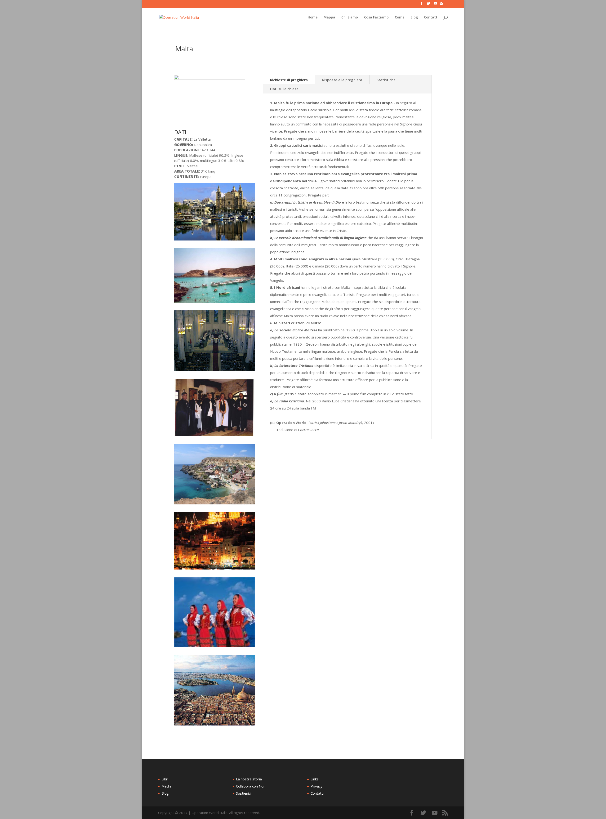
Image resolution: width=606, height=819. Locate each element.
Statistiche (386, 79)
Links (315, 779)
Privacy (316, 786)
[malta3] (214, 436)
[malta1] (214, 725)
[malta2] (214, 302)
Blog (414, 17)
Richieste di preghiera (289, 79)
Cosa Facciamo (376, 17)
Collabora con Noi (250, 786)
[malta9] (214, 569)
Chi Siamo (349, 17)
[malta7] (214, 647)
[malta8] (214, 504)
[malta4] (214, 240)
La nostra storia (249, 779)
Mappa (329, 17)
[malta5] (214, 371)
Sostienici (243, 793)
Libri (164, 779)
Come (399, 17)
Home (312, 17)
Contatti (431, 17)
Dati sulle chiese (284, 88)
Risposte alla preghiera (342, 79)
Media (166, 786)
